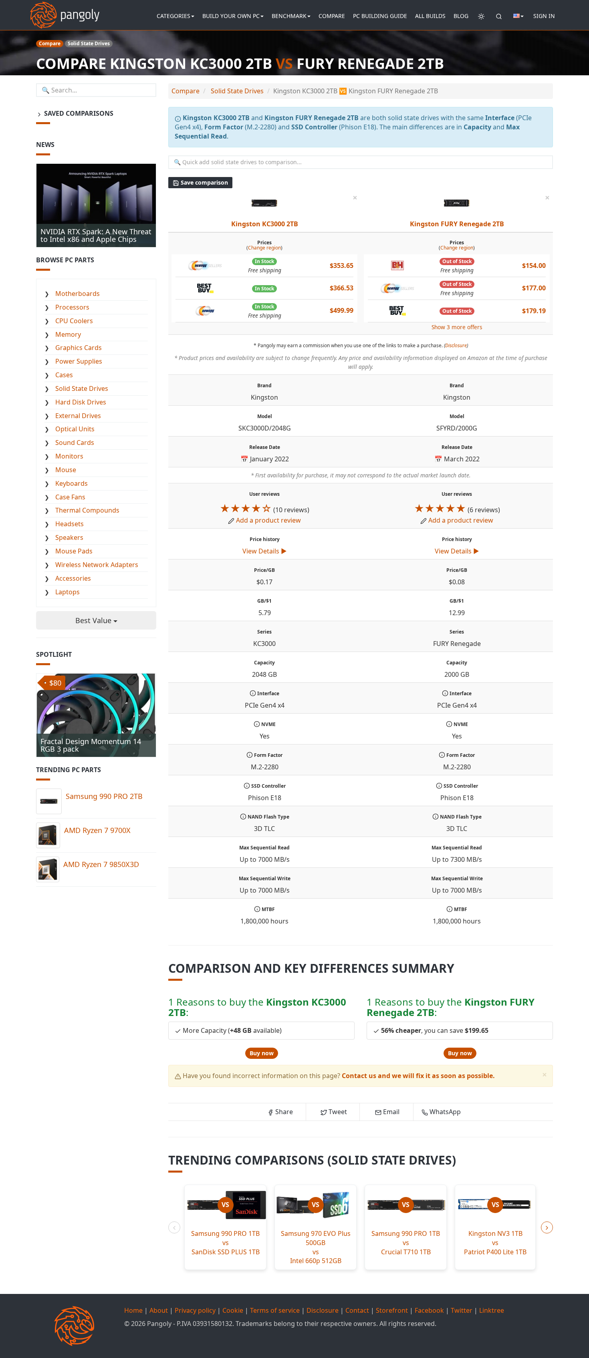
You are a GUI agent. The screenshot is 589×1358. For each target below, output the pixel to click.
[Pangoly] (64, 10)
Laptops (67, 591)
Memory (68, 334)
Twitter (461, 1310)
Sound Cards (74, 442)
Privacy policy (195, 1310)
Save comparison (203, 182)
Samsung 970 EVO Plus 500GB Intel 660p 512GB (316, 1247)
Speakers (69, 537)
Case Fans (70, 497)
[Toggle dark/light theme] (481, 16)
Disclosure (456, 345)
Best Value (94, 620)
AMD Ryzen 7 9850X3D (101, 864)
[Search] (499, 16)
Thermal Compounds (87, 510)
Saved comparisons (77, 113)
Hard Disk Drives (80, 402)
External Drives (78, 415)
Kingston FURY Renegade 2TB (457, 223)
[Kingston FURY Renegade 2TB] (457, 202)
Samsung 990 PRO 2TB (104, 796)
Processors (72, 307)
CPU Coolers (74, 320)
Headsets (69, 523)
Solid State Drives (81, 388)
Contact (357, 1310)
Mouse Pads (74, 551)
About (158, 1310)
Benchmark (289, 16)
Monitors (69, 456)
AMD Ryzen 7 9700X (97, 830)
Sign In (544, 16)
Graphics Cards (78, 347)
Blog (461, 16)
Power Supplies (78, 361)
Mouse (65, 469)
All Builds (430, 16)
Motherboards (77, 293)
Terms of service (275, 1310)
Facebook (429, 1310)
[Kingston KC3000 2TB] (264, 202)
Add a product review (268, 520)
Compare (332, 16)
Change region (264, 247)
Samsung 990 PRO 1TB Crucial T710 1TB (405, 1242)
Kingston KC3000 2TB (264, 223)
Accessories (73, 578)
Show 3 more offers (457, 327)
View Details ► (264, 551)
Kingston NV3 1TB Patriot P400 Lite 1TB (495, 1242)
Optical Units (75, 429)
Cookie (232, 1310)
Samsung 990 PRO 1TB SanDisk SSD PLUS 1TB (225, 1242)
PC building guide (380, 16)
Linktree (491, 1310)
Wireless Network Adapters (96, 564)
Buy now (262, 1053)
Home (133, 1310)
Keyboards (71, 483)
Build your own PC (231, 16)
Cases (64, 374)
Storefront (392, 1310)
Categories (173, 16)
